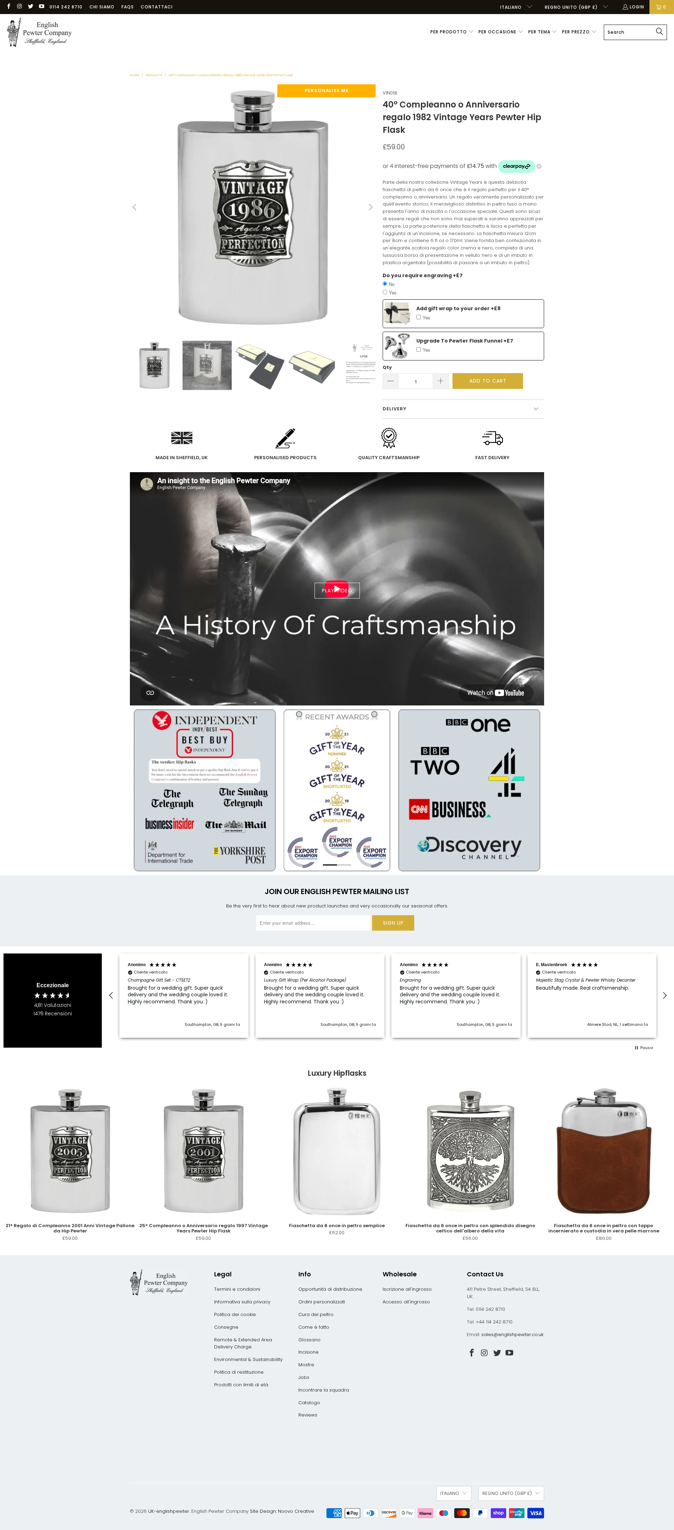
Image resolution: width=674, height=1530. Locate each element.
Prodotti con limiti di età (241, 1384)
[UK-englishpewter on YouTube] (41, 7)
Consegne (226, 1327)
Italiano (511, 7)
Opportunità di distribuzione (330, 1289)
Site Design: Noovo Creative (282, 1511)
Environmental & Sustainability (248, 1359)
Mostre (306, 1364)
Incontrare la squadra (323, 1390)
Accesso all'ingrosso (406, 1301)
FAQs (127, 7)
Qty (387, 367)
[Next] (370, 207)
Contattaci (157, 7)
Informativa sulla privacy (242, 1301)
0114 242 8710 (65, 7)
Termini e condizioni (237, 1289)
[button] (452, 32)
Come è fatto (313, 1327)
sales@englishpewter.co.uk (512, 1334)
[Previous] (135, 207)
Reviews (307, 1415)
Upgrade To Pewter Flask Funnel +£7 (464, 340)
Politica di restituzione (239, 1372)
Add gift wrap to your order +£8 (458, 308)
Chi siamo (102, 7)
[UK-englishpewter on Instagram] (19, 7)
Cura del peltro (315, 1314)
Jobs (303, 1377)
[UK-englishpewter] (39, 32)
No (392, 284)
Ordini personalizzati (321, 1301)
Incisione (308, 1352)
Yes (393, 292)
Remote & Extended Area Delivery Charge (243, 1343)
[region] (388, 995)
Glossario (309, 1339)
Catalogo (309, 1402)
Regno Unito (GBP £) (572, 7)
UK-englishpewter (168, 1511)
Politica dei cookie (235, 1314)
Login (637, 7)
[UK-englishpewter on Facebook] (8, 7)
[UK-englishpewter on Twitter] (30, 7)
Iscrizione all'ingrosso (407, 1289)
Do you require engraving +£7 (423, 275)
